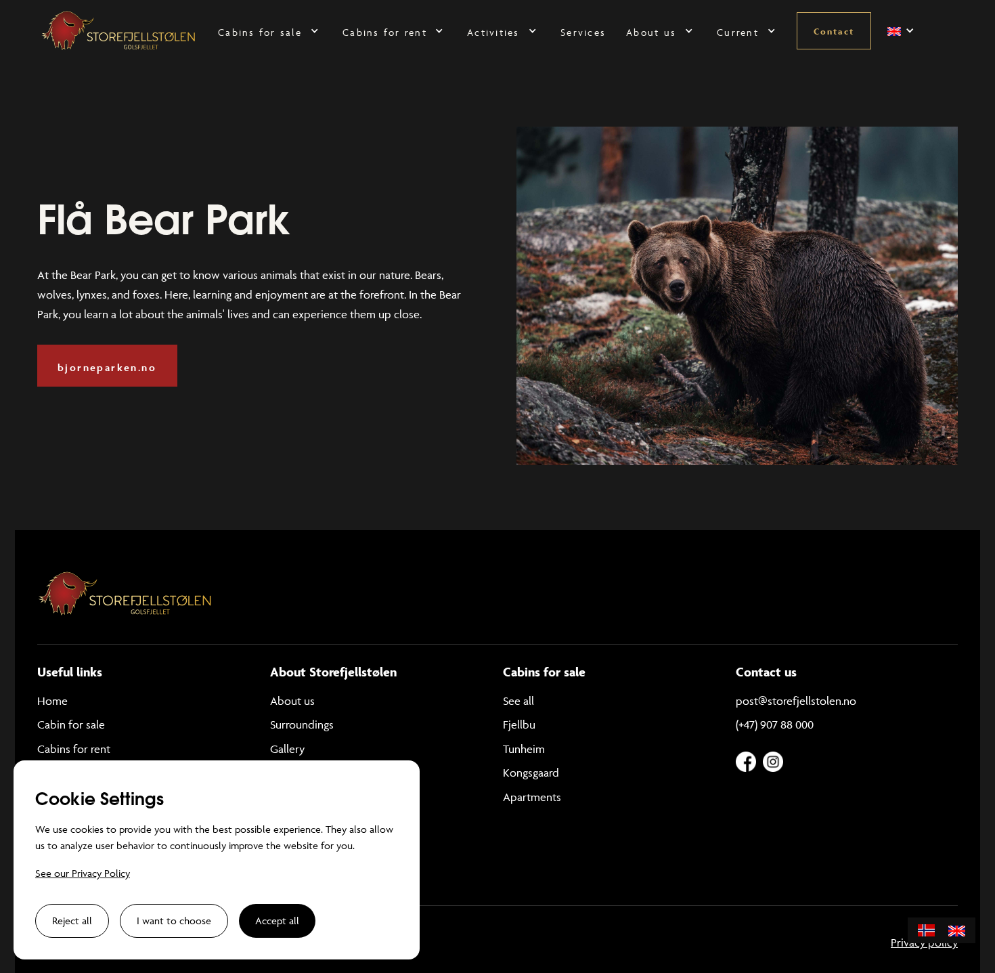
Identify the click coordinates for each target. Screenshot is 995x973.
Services (583, 32)
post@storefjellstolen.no (796, 701)
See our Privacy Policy (82, 873)
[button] (270, 31)
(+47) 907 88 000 (775, 724)
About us (292, 701)
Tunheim (524, 749)
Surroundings (302, 724)
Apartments (532, 797)
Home (52, 701)
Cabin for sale (71, 724)
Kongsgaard (531, 772)
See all (518, 701)
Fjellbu (519, 724)
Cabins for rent (73, 749)
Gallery (287, 749)
